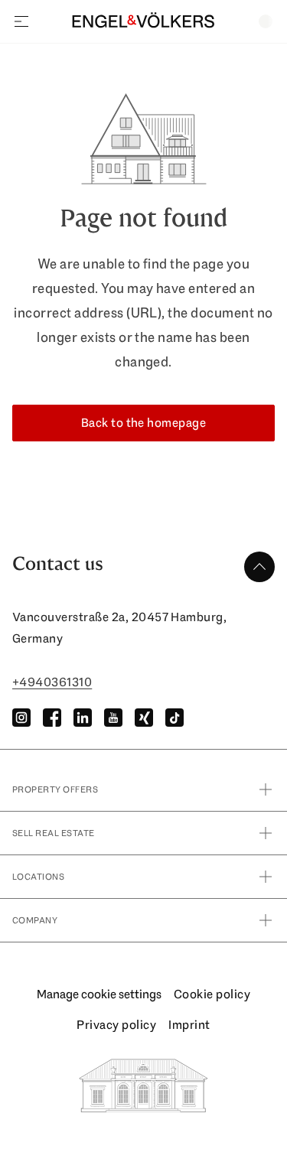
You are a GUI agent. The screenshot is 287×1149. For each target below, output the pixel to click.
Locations (38, 877)
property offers (55, 789)
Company (34, 920)
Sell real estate (53, 833)
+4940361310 (52, 682)
